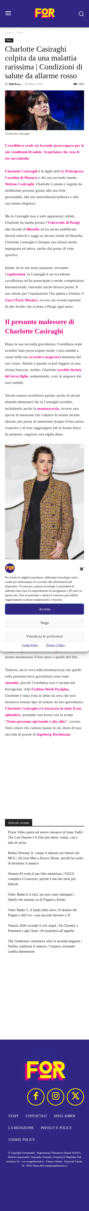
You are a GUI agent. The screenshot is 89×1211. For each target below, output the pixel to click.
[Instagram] (55, 1097)
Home (8, 32)
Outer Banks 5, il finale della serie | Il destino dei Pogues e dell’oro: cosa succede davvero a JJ (42, 912)
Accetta (44, 609)
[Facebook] (35, 1097)
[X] (75, 1097)
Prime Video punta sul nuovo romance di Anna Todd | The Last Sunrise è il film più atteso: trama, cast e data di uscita (45, 837)
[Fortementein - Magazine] (44, 13)
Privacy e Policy (55, 645)
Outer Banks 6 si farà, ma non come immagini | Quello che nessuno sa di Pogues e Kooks (41, 897)
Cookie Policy (30, 645)
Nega (45, 623)
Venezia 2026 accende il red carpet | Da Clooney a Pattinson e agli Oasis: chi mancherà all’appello (43, 928)
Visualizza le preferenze (44, 636)
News (20, 32)
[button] (81, 568)
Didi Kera (15, 83)
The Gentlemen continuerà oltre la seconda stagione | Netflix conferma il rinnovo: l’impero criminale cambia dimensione (45, 946)
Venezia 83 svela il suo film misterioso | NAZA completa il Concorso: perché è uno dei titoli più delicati (42, 879)
